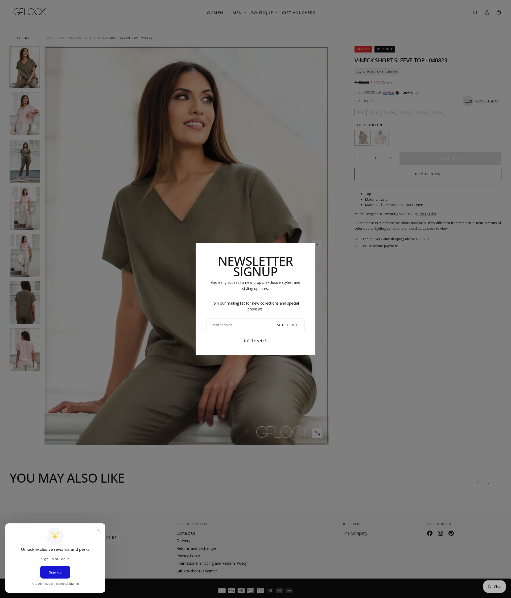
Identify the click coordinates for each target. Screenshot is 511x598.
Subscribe (287, 325)
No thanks (255, 340)
